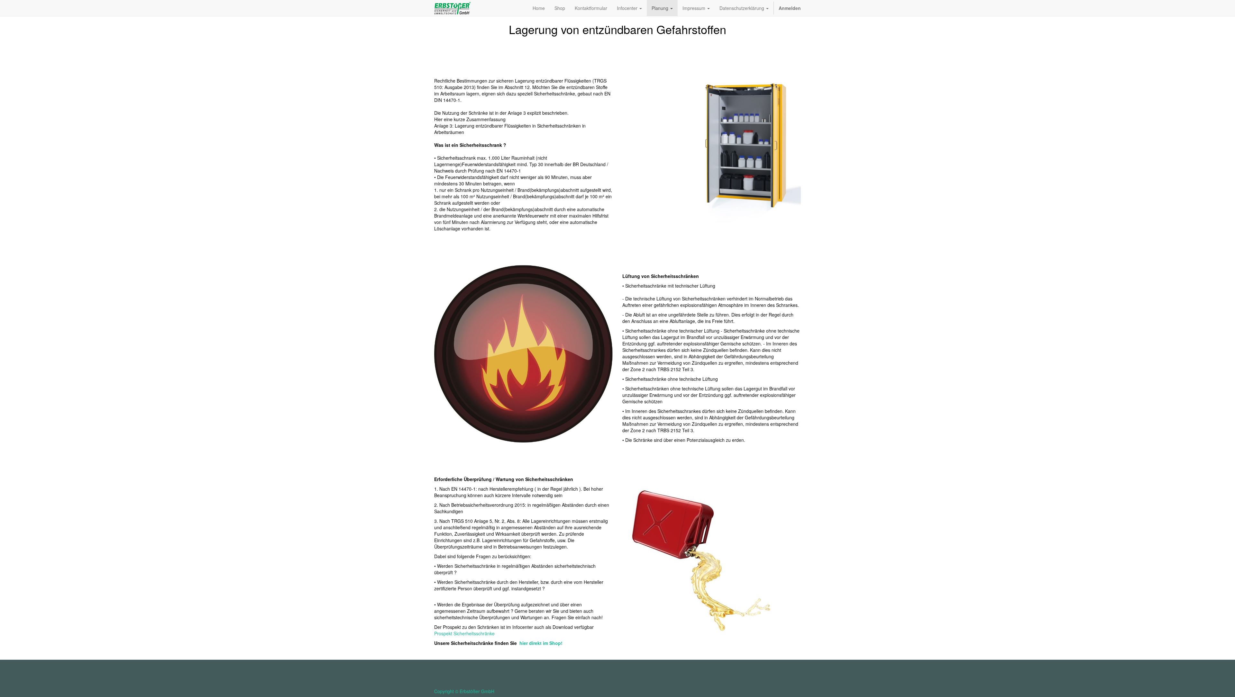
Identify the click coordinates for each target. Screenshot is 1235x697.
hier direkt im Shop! (541, 643)
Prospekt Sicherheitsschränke (464, 633)
